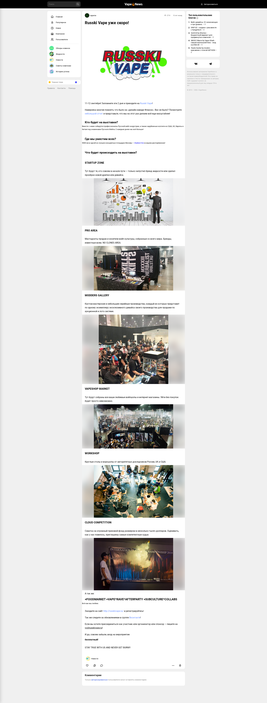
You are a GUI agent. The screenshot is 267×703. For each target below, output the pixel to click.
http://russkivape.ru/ (113, 611)
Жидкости (60, 54)
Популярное (61, 22)
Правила (51, 88)
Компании (60, 34)
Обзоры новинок (63, 48)
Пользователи (62, 39)
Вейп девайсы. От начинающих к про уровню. (204, 23)
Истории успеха (62, 72)
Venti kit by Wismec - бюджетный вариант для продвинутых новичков (202, 35)
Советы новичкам (63, 66)
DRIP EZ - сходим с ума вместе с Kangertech (204, 29)
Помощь (72, 88)
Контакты (61, 88)
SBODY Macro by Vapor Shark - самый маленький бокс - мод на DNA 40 (203, 42)
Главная (59, 17)
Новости (59, 60)
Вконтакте (134, 617)
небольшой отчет (94, 113)
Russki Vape (146, 103)
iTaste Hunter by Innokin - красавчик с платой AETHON (204, 50)
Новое (58, 28)
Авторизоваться (211, 4)
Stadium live (139, 143)
